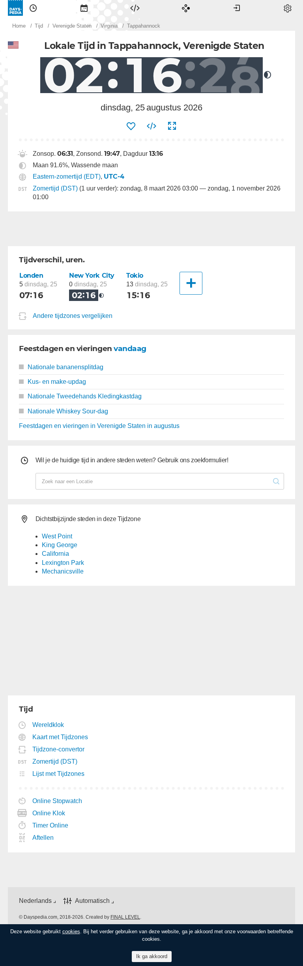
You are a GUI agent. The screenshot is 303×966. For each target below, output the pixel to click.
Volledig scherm (172, 126)
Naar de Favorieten (131, 126)
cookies (71, 931)
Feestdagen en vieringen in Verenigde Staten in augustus (99, 425)
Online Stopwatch (57, 801)
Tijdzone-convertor (58, 749)
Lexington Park (63, 562)
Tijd (33, 8)
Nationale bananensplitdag (65, 367)
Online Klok (49, 813)
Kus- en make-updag (57, 381)
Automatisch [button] (92, 900)
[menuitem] (33, 8)
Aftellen (43, 837)
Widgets (134, 8)
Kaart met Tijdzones (60, 737)
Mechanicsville (63, 571)
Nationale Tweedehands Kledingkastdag (85, 396)
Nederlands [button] (35, 900)
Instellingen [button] (287, 8)
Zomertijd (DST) (55, 188)
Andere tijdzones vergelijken (72, 315)
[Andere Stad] (191, 283)
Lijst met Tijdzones (58, 773)
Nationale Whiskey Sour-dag (68, 411)
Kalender (84, 8)
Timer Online (50, 825)
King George (59, 545)
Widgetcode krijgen (151, 126)
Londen (31, 275)
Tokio (134, 275)
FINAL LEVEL (125, 917)
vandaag (130, 348)
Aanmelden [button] (236, 8)
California (55, 553)
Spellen (185, 8)
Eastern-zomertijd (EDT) (67, 176)
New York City (91, 275)
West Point (57, 536)
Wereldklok (48, 724)
